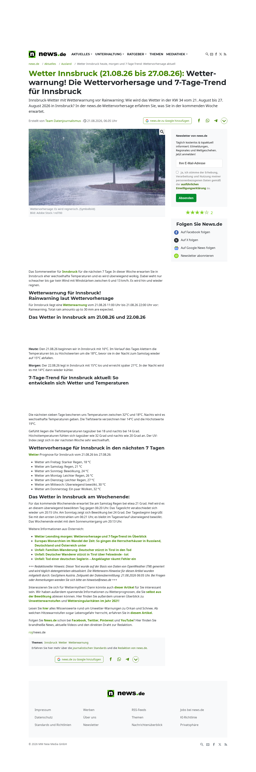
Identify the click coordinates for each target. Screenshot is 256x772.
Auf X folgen (189, 240)
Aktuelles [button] (81, 54)
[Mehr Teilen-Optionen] (224, 121)
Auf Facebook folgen (195, 232)
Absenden (186, 198)
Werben (88, 710)
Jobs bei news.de (192, 710)
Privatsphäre (189, 725)
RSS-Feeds (139, 710)
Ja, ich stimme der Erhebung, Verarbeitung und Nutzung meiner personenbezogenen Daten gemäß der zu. (198, 180)
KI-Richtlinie (188, 717)
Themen (156, 54)
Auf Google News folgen (197, 248)
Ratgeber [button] (136, 54)
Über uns (89, 717)
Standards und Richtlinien (53, 725)
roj (31, 632)
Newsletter (91, 725)
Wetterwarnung (78, 642)
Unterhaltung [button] (109, 54)
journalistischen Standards (90, 648)
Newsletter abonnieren (197, 256)
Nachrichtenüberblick (147, 725)
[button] (167, 120)
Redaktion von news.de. (133, 648)
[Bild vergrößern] (162, 132)
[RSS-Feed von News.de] (225, 53)
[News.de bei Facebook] (216, 53)
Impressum (43, 710)
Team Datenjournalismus (63, 121)
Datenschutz (44, 717)
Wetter (63, 642)
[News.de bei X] (220, 53)
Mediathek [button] (176, 54)
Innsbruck (50, 642)
